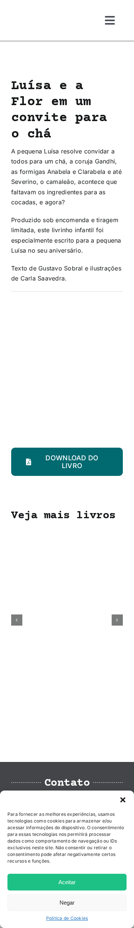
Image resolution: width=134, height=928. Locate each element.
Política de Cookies (67, 918)
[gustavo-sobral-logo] (26, 8)
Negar (67, 902)
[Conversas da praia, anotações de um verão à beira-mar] (67, 533)
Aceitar (67, 882)
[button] (123, 800)
